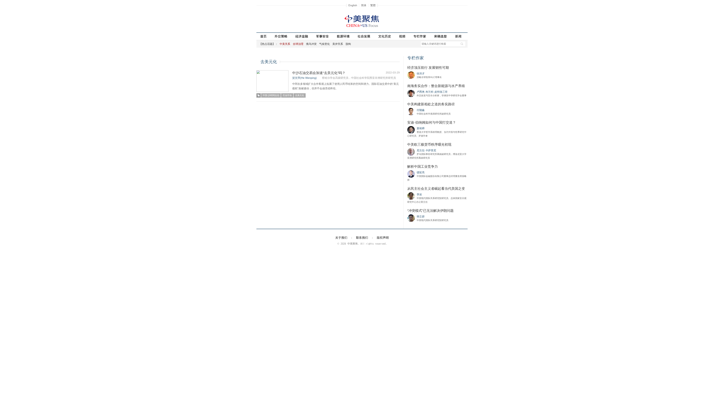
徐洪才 (421, 73)
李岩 (419, 194)
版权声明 (383, 237)
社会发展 (363, 36)
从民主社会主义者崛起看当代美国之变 (436, 188)
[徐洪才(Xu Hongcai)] (411, 74)
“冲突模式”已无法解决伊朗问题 (430, 211)
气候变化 (324, 43)
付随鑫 (421, 110)
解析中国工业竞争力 (422, 166)
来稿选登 (440, 36)
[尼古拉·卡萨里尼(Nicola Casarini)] (411, 151)
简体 (363, 5)
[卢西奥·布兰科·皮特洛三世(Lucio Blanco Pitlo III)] (411, 93)
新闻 (458, 36)
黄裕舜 (421, 128)
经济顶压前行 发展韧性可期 (428, 68)
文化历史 (384, 36)
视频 (402, 36)
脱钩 (348, 43)
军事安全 (322, 36)
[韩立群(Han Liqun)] (411, 217)
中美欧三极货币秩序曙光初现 (429, 144)
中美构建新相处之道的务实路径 (431, 104)
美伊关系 (337, 43)
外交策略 (281, 36)
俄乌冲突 (311, 43)
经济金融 (301, 36)
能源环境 (343, 36)
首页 (263, 36)
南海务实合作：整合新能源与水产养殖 (436, 86)
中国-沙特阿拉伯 (271, 95)
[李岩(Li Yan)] (411, 195)
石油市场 (287, 95)
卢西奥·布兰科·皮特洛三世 (432, 91)
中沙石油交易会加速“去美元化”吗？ (318, 73)
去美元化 (299, 95)
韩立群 (421, 216)
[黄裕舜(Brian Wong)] (411, 129)
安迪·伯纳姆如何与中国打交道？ (431, 122)
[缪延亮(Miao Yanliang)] (411, 173)
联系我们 (362, 237)
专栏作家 (419, 36)
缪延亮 (421, 172)
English (352, 5)
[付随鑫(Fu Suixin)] (411, 111)
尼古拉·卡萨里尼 (426, 150)
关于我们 (341, 237)
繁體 (373, 5)
